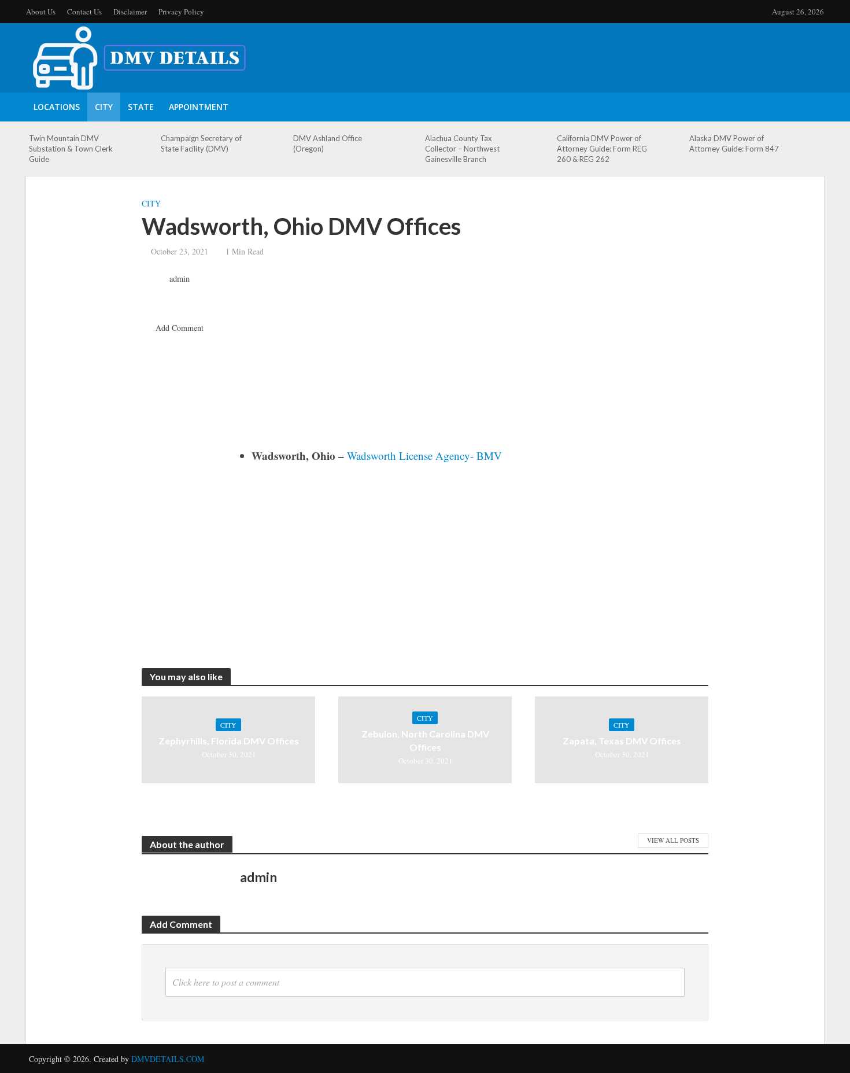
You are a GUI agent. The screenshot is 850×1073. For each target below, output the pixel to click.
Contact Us (84, 11)
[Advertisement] (474, 360)
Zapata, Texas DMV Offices (622, 740)
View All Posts (673, 840)
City (104, 106)
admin (179, 279)
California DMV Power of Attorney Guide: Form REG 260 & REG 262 (602, 149)
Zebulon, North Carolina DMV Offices (425, 740)
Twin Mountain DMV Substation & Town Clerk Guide (71, 149)
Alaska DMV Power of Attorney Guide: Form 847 (734, 143)
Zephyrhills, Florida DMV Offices (228, 740)
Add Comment (180, 327)
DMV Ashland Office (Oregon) (327, 143)
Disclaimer (130, 11)
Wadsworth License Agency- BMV (424, 455)
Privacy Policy (181, 11)
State (141, 106)
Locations (57, 106)
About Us (41, 11)
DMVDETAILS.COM (167, 1058)
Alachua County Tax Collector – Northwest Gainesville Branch (462, 149)
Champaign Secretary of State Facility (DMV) (201, 143)
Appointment (198, 106)
